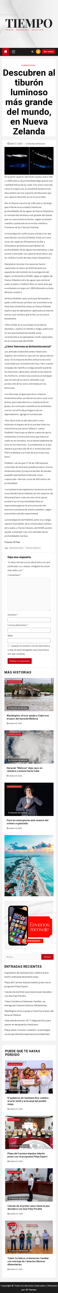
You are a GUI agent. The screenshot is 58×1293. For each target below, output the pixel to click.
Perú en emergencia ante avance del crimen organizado (27, 822)
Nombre (13, 614)
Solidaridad (13, 1120)
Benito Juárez (14, 1172)
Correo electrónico (18, 625)
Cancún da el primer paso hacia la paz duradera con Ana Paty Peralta (28, 1207)
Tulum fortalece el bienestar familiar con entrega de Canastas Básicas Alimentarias (28, 1261)
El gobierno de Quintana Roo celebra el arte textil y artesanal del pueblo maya (27, 1101)
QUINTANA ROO (15, 1064)
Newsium (52, 1285)
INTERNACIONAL (28, 65)
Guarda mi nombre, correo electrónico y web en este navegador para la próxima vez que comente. (29, 649)
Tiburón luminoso (33, 548)
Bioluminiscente (16, 548)
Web (10, 635)
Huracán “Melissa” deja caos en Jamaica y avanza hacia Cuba (24, 770)
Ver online (49, 51)
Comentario (14, 574)
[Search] (32, 51)
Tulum (11, 1224)
